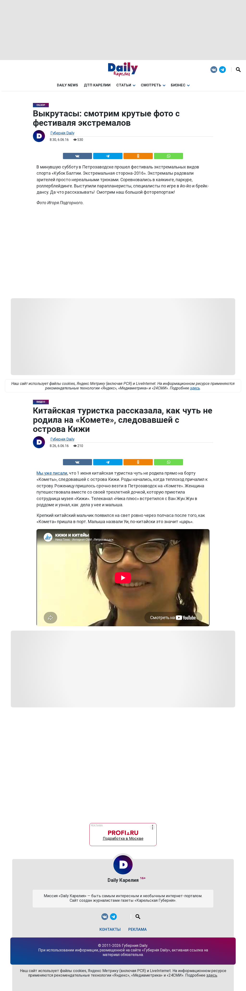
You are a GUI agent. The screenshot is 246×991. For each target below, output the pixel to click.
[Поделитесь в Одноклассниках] (138, 155)
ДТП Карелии (97, 85)
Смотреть (151, 85)
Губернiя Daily (62, 133)
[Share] (168, 155)
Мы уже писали (52, 473)
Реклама (137, 929)
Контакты (110, 929)
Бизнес (178, 85)
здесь (195, 388)
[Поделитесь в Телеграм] (107, 155)
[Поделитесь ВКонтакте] (77, 155)
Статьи (123, 85)
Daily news (67, 85)
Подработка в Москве (123, 837)
